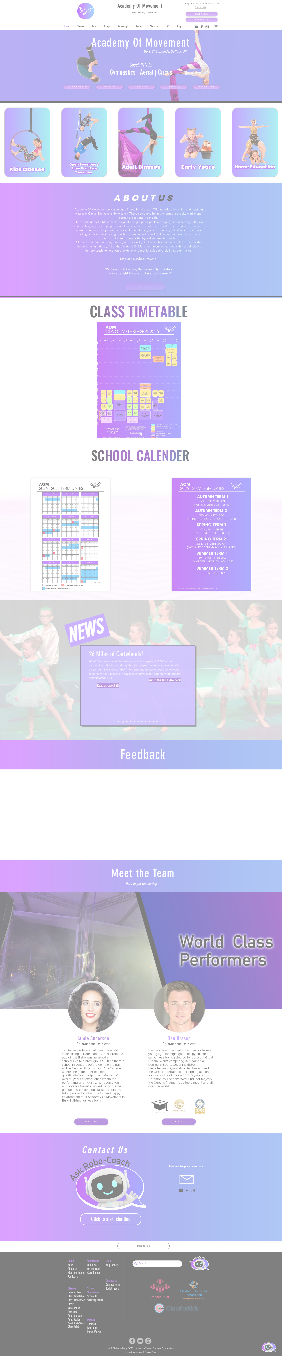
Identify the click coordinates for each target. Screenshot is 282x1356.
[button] (257, 1314)
